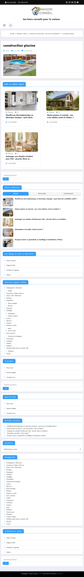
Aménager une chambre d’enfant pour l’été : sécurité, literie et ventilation (19, 157)
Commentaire (68, 194)
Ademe (8, 275)
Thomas (7, 51)
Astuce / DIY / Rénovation (13, 296)
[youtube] (78, 2)
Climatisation (11, 314)
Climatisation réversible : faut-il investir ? (29, 229)
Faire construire (10, 333)
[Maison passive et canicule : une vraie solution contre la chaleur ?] (62, 101)
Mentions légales (11, 372)
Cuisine (8, 318)
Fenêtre (10, 291)
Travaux (8, 354)
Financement (9, 339)
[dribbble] (72, 2)
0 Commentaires (28, 51)
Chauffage (9, 310)
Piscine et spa (12, 331)
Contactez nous (11, 377)
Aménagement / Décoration (14, 288)
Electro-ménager (12, 303)
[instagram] (75, 2)
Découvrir (9, 321)
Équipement (9, 300)
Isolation (8, 343)
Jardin (9, 328)
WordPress (40, 574)
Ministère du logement (13, 270)
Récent (15, 194)
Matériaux (9, 346)
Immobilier (9, 341)
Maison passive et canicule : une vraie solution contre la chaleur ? (60, 116)
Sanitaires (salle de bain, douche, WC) (17, 348)
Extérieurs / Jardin (11, 325)
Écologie (8, 298)
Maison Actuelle (11, 261)
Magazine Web (11, 265)
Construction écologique (15, 336)
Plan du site (10, 368)
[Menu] (4, 25)
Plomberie (11, 351)
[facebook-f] (67, 2)
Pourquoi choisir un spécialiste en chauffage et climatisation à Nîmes (38, 240)
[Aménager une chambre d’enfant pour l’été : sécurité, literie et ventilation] (21, 142)
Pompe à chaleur (13, 316)
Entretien (8, 323)
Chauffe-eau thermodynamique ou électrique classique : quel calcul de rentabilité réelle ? (19, 116)
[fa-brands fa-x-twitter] (69, 2)
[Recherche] (10, 25)
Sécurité (10, 306)
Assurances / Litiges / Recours (15, 293)
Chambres (9, 308)
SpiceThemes (59, 574)
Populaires (42, 194)
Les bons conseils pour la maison (41, 19)
